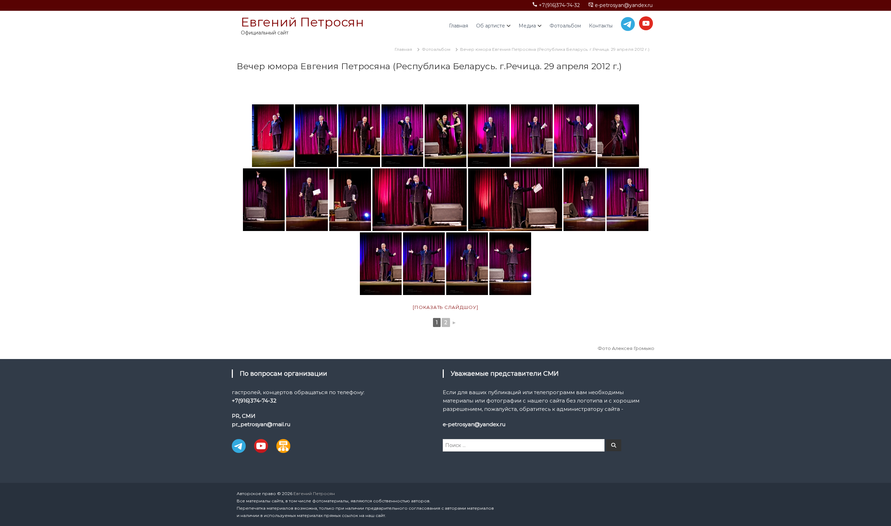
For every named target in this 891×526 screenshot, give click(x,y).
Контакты (601, 26)
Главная (458, 26)
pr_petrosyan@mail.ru (261, 424)
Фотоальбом (565, 26)
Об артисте (490, 26)
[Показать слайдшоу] (445, 307)
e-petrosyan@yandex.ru (624, 5)
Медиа (527, 26)
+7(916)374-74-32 (559, 5)
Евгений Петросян (302, 22)
